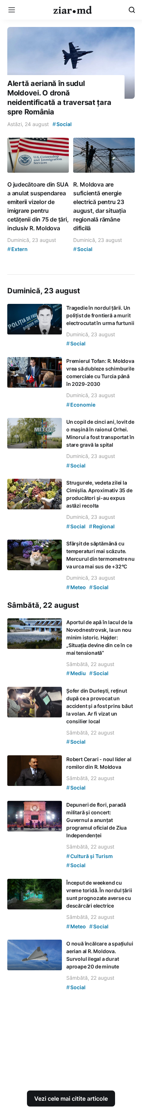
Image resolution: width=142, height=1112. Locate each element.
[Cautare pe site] (131, 10)
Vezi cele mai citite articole (71, 1098)
